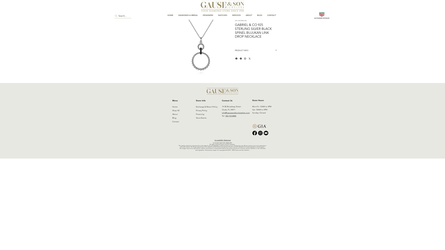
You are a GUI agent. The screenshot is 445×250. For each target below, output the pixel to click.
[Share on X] (249, 58)
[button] (436, 9)
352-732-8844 (230, 116)
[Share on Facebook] (236, 58)
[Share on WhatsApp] (245, 58)
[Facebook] (254, 133)
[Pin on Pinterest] (240, 58)
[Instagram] (260, 133)
